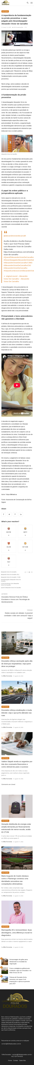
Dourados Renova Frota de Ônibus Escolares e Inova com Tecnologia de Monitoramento (15, 599)
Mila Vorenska (7, 676)
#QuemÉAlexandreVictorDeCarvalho (19, 257)
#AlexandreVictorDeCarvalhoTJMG (18, 263)
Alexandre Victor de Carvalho (9, 572)
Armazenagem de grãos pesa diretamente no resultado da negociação (18, 961)
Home (10, 1060)
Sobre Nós (22, 1060)
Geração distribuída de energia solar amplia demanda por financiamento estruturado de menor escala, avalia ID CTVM (16, 828)
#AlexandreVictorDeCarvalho (15, 268)
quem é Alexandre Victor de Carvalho (11, 587)
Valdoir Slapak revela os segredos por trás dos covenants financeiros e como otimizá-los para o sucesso (16, 764)
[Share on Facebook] (3, 514)
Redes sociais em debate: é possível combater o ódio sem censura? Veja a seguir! (18, 615)
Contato (15, 1060)
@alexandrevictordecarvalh (15, 236)
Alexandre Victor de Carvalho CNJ (10, 574)
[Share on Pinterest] (15, 514)
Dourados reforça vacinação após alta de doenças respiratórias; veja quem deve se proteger (16, 663)
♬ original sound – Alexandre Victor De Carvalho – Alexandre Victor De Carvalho (16, 279)
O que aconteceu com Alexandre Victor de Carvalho (10, 584)
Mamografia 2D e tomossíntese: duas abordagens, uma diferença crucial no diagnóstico (16, 932)
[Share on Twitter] (9, 514)
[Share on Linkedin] (21, 514)
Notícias (5, 11)
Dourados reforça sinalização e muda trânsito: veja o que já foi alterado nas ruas (16, 712)
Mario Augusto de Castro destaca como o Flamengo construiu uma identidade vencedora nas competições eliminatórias (15, 880)
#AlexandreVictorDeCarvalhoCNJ (17, 265)
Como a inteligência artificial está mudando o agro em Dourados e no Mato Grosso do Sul (20, 970)
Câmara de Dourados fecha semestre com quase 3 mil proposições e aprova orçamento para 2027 (19, 980)
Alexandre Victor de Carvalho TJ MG (10, 577)
